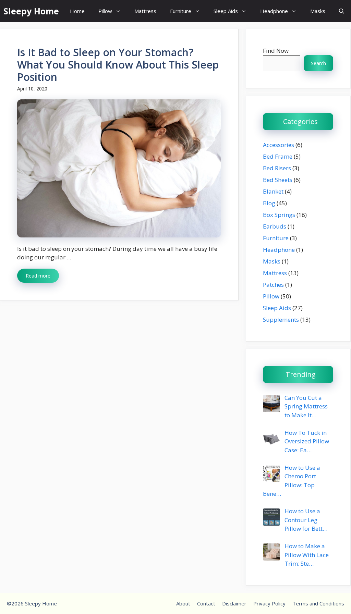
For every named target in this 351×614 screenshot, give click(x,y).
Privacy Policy (269, 603)
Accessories (278, 145)
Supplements (281, 319)
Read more (38, 275)
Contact (206, 603)
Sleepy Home (31, 11)
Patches (273, 284)
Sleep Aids (226, 11)
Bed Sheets (277, 180)
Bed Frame (277, 156)
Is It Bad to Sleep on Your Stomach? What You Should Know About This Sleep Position (118, 64)
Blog (269, 203)
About (183, 603)
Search (318, 63)
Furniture (180, 11)
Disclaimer (234, 603)
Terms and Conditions (318, 603)
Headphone (274, 11)
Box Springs (279, 215)
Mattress (145, 11)
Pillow (105, 11)
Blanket (273, 191)
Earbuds (274, 226)
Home (77, 11)
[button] (341, 11)
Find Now (276, 50)
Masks (317, 11)
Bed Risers (277, 168)
